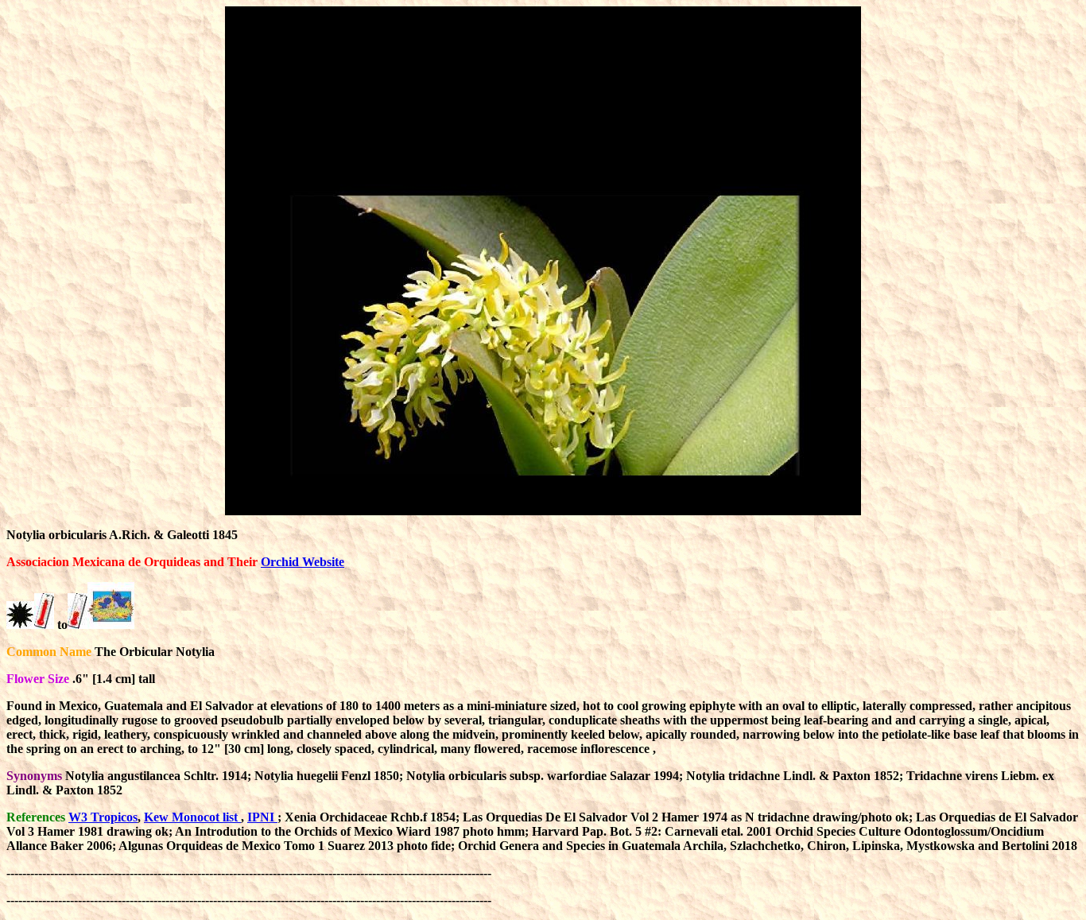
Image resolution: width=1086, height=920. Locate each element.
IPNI (262, 817)
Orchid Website (302, 562)
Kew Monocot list (192, 817)
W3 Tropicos (103, 817)
